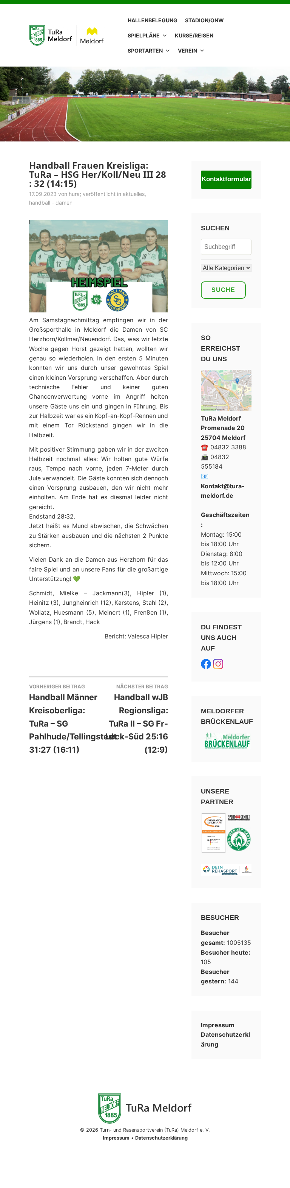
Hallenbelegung (152, 20)
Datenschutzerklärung (161, 1138)
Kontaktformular (226, 179)
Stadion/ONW (204, 20)
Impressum (217, 1025)
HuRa (74, 194)
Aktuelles (134, 194)
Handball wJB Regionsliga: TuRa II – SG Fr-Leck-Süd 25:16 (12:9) (136, 718)
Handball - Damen (50, 202)
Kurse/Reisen (194, 35)
